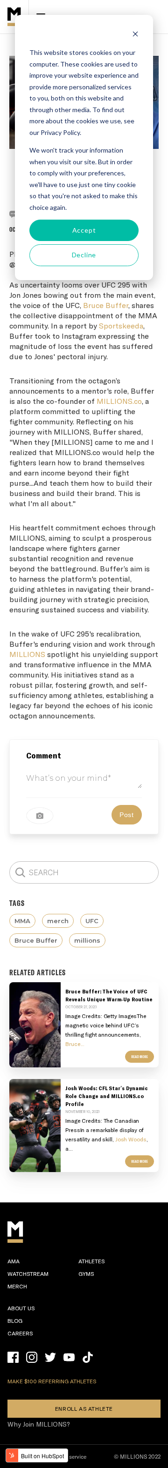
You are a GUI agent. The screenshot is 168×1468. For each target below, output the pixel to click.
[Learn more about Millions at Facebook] (13, 1357)
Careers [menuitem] (20, 1333)
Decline (84, 255)
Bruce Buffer (105, 305)
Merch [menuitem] (17, 1286)
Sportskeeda (121, 325)
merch (58, 921)
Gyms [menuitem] (86, 1273)
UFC (91, 921)
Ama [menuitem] (13, 1261)
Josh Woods (131, 1139)
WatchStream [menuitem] (28, 1273)
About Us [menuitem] (21, 1308)
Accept (84, 230)
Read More (139, 1057)
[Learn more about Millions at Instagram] (31, 1357)
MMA (22, 921)
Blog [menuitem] (14, 1320)
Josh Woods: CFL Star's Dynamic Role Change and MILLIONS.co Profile (106, 1096)
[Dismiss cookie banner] (135, 35)
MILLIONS (27, 654)
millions (87, 940)
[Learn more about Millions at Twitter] (50, 1357)
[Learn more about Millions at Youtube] (69, 1357)
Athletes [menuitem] (91, 1261)
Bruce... (74, 1043)
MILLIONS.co (119, 400)
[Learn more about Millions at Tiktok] (87, 1357)
